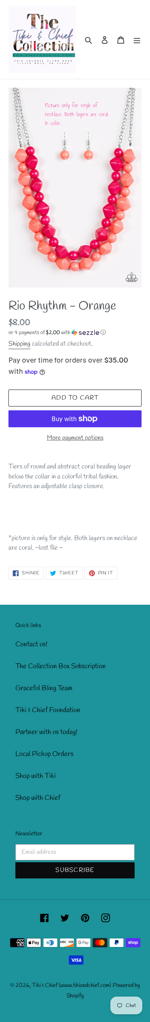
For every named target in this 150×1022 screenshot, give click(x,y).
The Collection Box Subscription (60, 666)
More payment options (75, 438)
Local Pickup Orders (44, 754)
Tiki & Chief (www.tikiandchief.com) (71, 985)
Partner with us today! (46, 732)
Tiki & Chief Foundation (47, 710)
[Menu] (137, 39)
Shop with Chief (37, 798)
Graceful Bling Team (43, 688)
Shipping (19, 344)
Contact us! (31, 644)
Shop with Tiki (35, 776)
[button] (57, 332)
